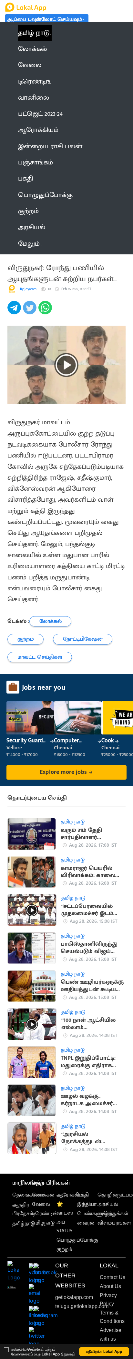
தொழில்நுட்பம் (115, 1195)
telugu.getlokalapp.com (81, 1306)
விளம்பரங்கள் (114, 1223)
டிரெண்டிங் (44, 1213)
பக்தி (83, 1195)
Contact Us (112, 1277)
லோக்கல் (43, 1195)
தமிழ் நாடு (33, 32)
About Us (110, 1286)
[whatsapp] (46, 311)
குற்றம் (64, 1249)
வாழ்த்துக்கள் (112, 1213)
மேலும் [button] (29, 243)
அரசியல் (107, 1204)
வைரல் (85, 1223)
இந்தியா (87, 1204)
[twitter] (30, 311)
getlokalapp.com (74, 1297)
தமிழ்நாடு (23, 1223)
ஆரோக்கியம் (71, 1195)
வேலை (41, 1204)
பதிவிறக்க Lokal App (104, 1351)
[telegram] (15, 311)
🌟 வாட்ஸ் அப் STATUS (64, 1217)
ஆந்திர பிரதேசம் (23, 1209)
